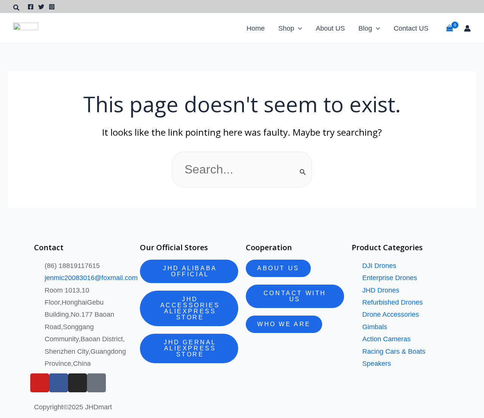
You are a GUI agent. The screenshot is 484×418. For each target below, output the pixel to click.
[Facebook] (31, 7)
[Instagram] (52, 7)
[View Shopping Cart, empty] (449, 28)
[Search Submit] (302, 171)
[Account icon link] (467, 28)
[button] (16, 8)
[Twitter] (41, 7)
